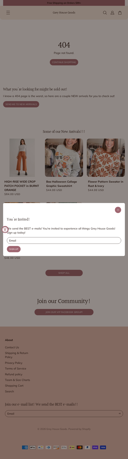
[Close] (118, 210)
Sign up (13, 249)
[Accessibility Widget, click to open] (5, 229)
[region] (64, 229)
